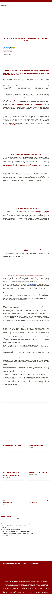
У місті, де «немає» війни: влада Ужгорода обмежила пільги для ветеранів (17, 518)
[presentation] (13, 435)
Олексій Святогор (26, 410)
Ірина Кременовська (33, 474)
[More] (14, 48)
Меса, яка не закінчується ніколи (8, 535)
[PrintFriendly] (8, 48)
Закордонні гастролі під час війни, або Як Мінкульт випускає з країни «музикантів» (18, 523)
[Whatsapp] (12, 48)
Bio (4, 51)
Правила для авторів (25, 563)
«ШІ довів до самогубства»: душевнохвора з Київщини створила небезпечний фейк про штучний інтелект (23, 521)
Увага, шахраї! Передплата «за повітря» (38, 472)
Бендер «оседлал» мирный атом (36, 445)
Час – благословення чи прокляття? (9, 537)
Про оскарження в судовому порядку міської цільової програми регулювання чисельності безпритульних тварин (12, 473)
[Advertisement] (26, 63)
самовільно (12, 85)
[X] (10, 48)
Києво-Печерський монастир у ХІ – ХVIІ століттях (11, 417)
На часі (26, 36)
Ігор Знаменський (33, 504)
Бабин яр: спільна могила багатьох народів (10, 529)
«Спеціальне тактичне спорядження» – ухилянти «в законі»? (14, 525)
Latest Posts (10, 51)
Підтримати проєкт (34, 563)
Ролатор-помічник (5, 527)
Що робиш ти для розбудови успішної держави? (40, 417)
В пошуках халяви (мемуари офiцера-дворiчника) (11, 538)
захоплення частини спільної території (25, 284)
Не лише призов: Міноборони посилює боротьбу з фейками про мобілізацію (17, 533)
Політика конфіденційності (8, 563)
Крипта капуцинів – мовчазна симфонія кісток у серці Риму (13, 519)
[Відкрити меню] (50, 1)
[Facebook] (4, 48)
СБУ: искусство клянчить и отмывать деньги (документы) (12, 501)
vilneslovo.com (32, 447)
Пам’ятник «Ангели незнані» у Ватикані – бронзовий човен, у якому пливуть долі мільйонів (20, 531)
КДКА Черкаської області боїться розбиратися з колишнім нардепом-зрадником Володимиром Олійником (23, 540)
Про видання (17, 563)
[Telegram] (6, 48)
